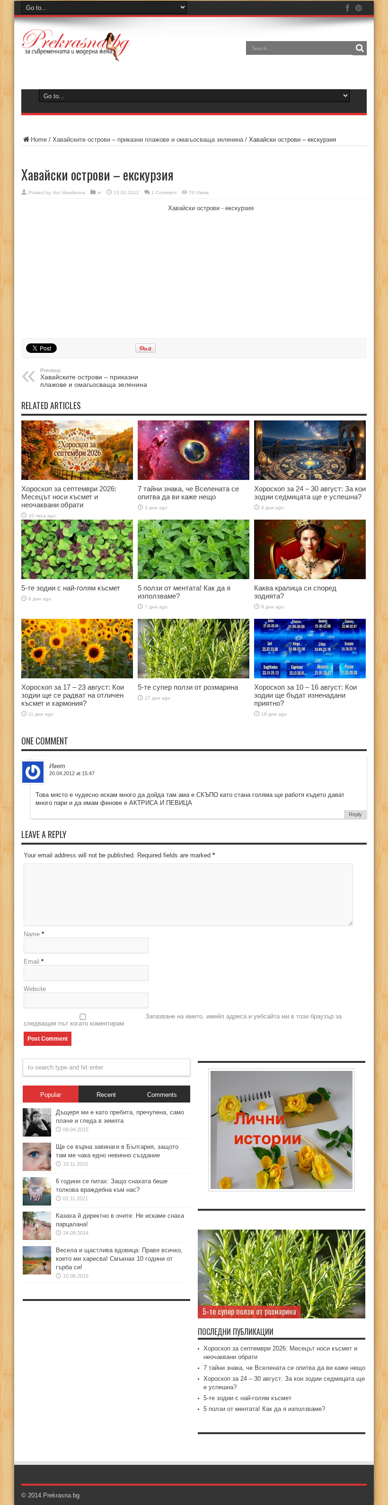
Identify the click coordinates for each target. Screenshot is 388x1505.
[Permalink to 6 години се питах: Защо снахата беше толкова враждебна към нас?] (37, 1191)
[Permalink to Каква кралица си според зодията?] (310, 549)
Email (31, 961)
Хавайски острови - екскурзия (211, 208)
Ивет (57, 766)
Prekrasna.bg (61, 1495)
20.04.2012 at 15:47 (72, 773)
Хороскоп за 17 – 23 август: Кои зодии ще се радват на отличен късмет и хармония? (72, 695)
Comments (162, 1094)
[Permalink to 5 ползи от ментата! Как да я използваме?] (193, 549)
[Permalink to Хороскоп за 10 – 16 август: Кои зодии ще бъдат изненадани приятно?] (310, 648)
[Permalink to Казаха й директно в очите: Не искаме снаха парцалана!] (37, 1226)
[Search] (360, 48)
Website (35, 988)
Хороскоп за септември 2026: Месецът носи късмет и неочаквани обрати (68, 497)
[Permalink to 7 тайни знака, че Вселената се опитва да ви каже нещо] (193, 450)
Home (39, 139)
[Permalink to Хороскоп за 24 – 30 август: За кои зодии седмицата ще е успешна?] (310, 450)
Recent (106, 1094)
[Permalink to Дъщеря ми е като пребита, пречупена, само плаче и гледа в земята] (37, 1122)
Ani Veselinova (69, 192)
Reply (355, 814)
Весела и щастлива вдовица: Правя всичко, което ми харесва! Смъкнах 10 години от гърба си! (119, 1259)
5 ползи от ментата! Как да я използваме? (264, 1408)
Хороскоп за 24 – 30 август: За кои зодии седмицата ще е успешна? (310, 493)
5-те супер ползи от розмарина (188, 687)
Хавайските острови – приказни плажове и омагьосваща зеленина (149, 139)
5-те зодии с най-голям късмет (70, 588)
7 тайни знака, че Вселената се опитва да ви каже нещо (188, 493)
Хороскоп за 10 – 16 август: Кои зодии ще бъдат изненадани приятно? (305, 695)
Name (32, 934)
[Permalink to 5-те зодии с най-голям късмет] (77, 549)
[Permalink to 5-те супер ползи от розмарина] (193, 648)
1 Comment (163, 192)
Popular (50, 1094)
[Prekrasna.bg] (76, 45)
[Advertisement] (92, 267)
